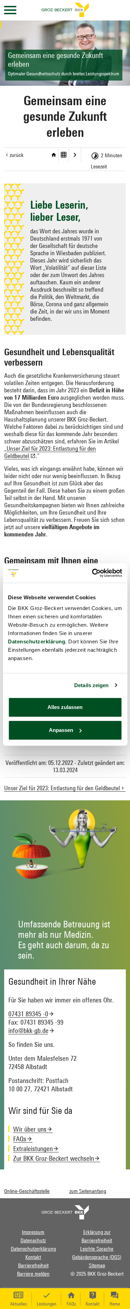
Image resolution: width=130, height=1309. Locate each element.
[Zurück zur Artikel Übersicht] (64, 155)
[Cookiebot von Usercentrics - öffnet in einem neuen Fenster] (92, 572)
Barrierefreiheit (33, 1265)
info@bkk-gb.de (28, 1030)
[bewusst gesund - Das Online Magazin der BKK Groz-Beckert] (65, 1211)
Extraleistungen (33, 1148)
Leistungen (47, 1304)
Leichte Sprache (96, 1248)
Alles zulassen (65, 707)
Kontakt (33, 1257)
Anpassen (61, 730)
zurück (17, 155)
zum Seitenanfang (87, 1191)
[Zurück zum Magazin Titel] (54, 155)
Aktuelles (18, 1304)
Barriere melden (33, 1273)
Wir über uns (29, 1129)
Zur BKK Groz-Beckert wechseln (53, 1158)
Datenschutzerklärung (36, 641)
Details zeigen (91, 685)
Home (115, 1304)
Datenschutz (33, 1240)
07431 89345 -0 (28, 1014)
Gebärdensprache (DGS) (96, 1257)
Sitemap (97, 1265)
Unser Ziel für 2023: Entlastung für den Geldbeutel (75, 155)
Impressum (33, 1232)
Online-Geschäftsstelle (27, 1191)
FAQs (19, 1139)
